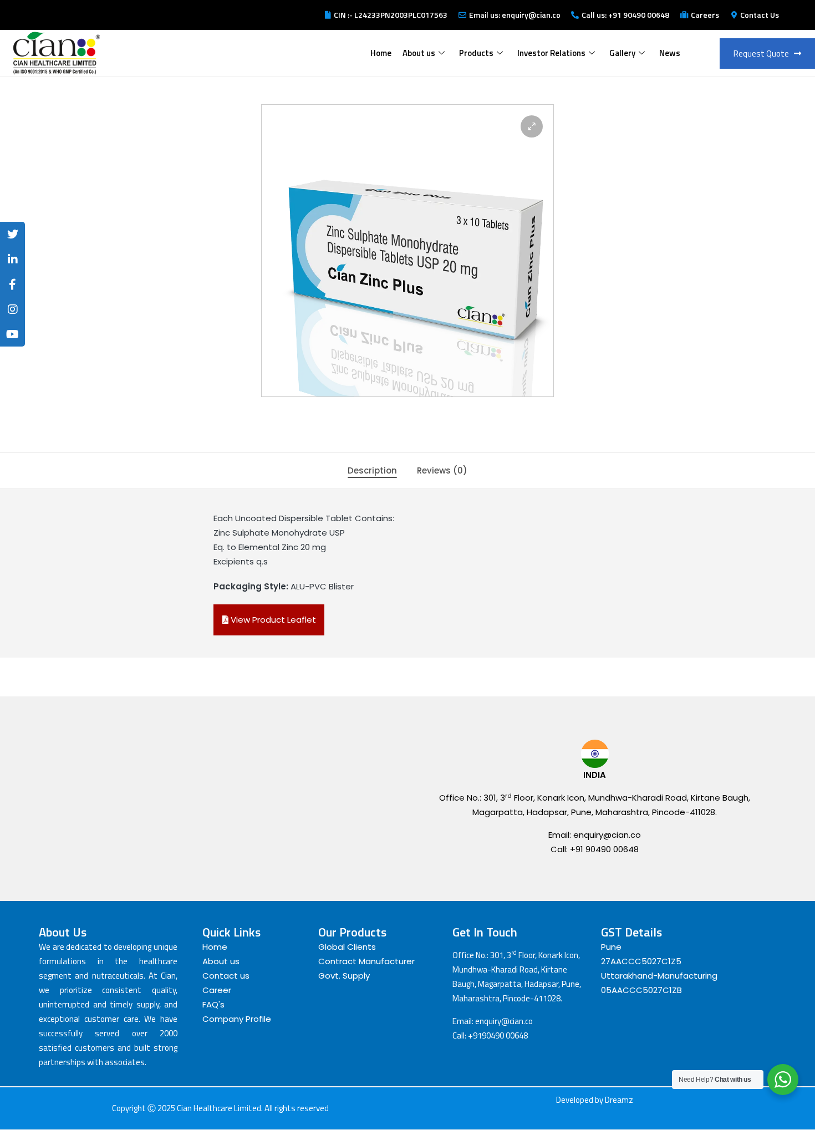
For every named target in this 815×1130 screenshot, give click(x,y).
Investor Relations (551, 53)
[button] (532, 126)
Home (380, 53)
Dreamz (619, 1099)
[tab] (372, 470)
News (669, 53)
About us (419, 53)
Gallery (622, 53)
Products (476, 53)
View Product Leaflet (272, 619)
